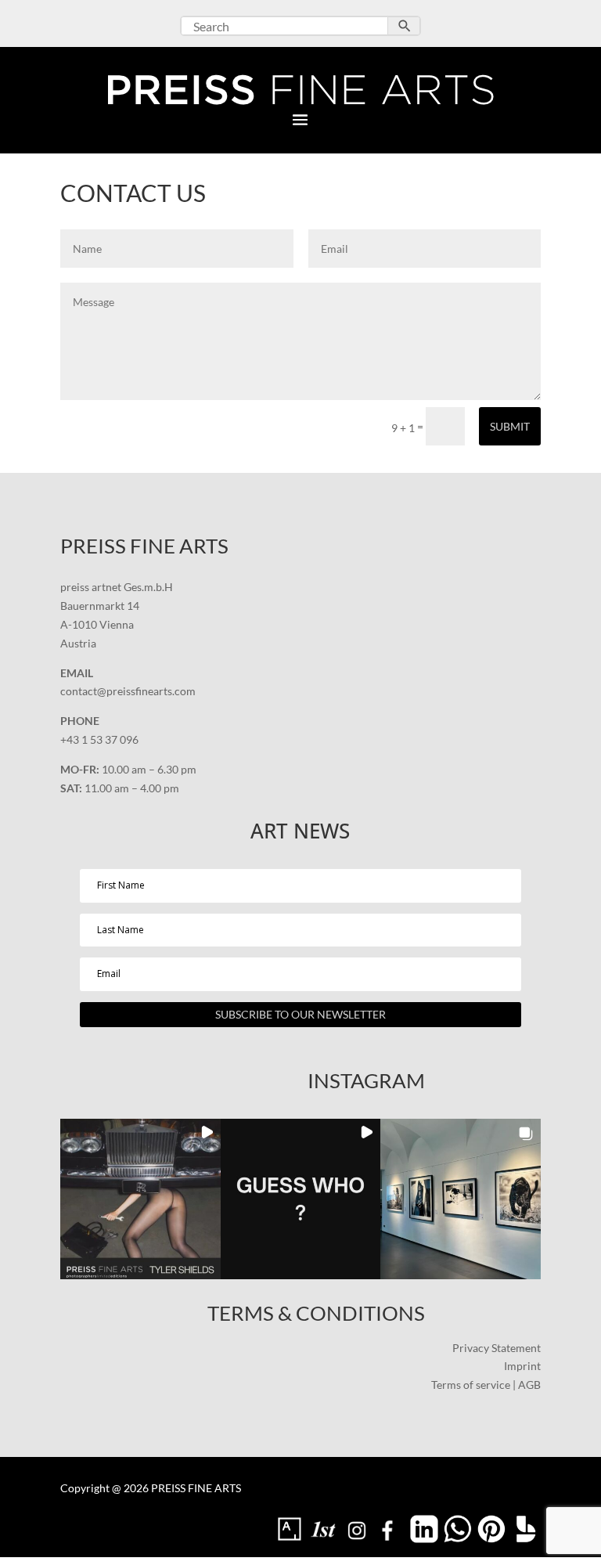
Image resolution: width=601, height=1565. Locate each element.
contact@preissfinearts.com (128, 691)
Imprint (522, 1365)
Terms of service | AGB (486, 1384)
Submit (510, 426)
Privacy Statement (496, 1347)
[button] (140, 1199)
